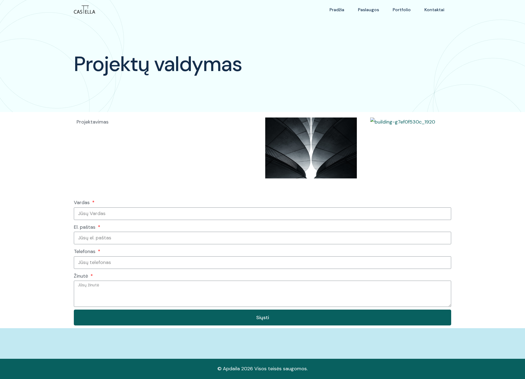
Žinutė (81, 276)
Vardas (82, 202)
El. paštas (85, 227)
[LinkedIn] (448, 340)
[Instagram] (439, 340)
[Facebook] (429, 340)
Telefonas (85, 251)
